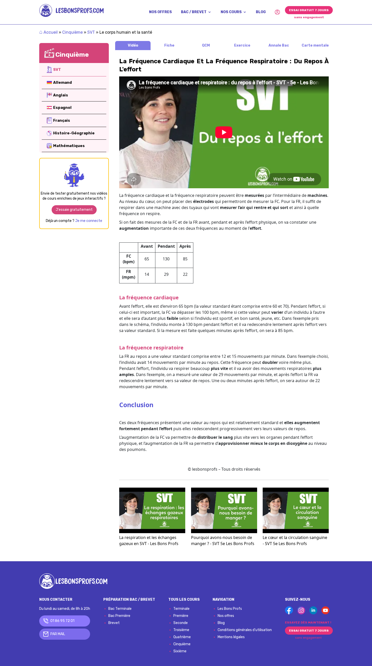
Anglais (60, 95)
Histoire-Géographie (74, 133)
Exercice (242, 45)
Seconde (180, 623)
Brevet (114, 623)
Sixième (180, 651)
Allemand (62, 82)
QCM (206, 45)
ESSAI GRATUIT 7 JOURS (309, 10)
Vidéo (133, 45)
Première (180, 616)
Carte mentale (315, 45)
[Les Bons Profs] (71, 10)
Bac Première (119, 616)
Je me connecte (88, 221)
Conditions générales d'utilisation (245, 630)
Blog (221, 623)
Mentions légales (231, 637)
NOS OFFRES (160, 12)
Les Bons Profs (230, 609)
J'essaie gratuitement (74, 209)
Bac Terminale (120, 609)
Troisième (181, 630)
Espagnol (62, 107)
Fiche (169, 45)
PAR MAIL (57, 634)
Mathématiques (69, 145)
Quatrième (182, 637)
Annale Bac (278, 45)
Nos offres (226, 616)
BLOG (261, 12)
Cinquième (72, 32)
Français (61, 120)
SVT (91, 32)
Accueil (48, 32)
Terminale (181, 609)
